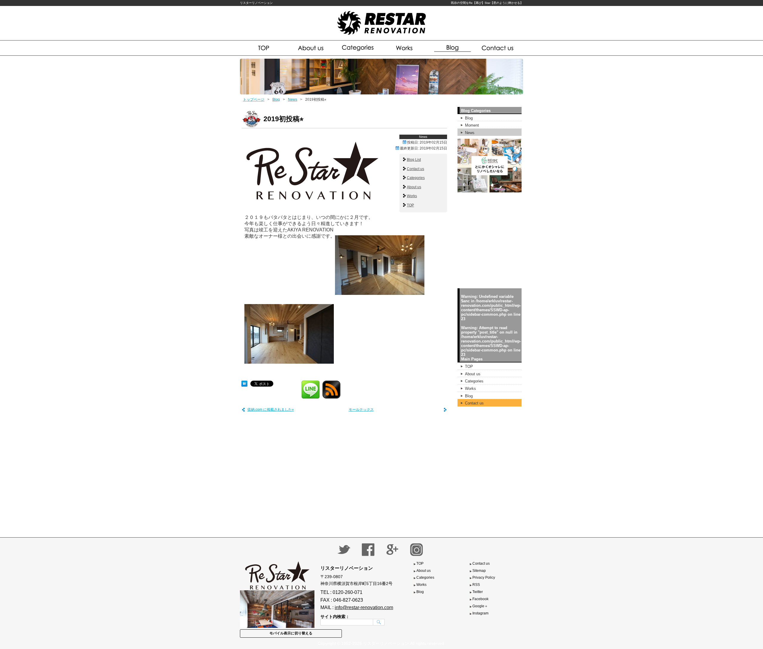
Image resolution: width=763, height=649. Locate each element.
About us (311, 48)
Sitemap (479, 571)
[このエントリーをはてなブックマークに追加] (244, 383)
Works (405, 48)
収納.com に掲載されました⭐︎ (270, 409)
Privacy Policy (483, 577)
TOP (410, 205)
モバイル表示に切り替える (290, 633)
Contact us (498, 48)
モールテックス (361, 409)
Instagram (480, 613)
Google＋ (480, 606)
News (292, 99)
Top (263, 48)
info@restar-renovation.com (364, 607)
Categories (358, 48)
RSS (476, 585)
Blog (451, 48)
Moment (472, 125)
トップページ (253, 99)
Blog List (414, 160)
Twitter (477, 592)
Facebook (480, 599)
